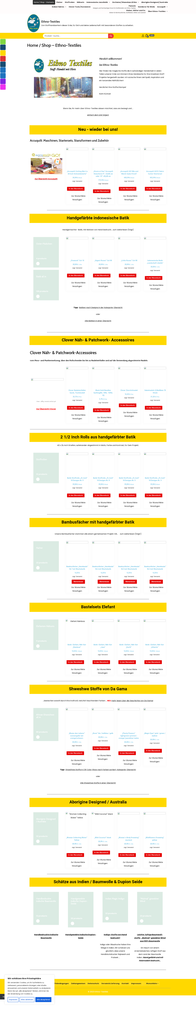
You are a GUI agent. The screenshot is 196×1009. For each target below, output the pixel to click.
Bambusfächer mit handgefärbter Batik (98, 522)
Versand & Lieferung (110, 983)
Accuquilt (161, 7)
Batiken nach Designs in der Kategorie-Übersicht (100, 307)
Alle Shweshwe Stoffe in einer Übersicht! (98, 783)
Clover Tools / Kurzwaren (80, 7)
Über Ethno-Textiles (156, 11)
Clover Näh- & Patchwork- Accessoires (98, 340)
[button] (77, 198)
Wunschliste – (152, 983)
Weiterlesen (78, 582)
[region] (29, 989)
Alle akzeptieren (43, 999)
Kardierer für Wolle (146, 7)
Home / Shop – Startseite (44, 2)
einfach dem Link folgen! (98, 115)
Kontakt (125, 983)
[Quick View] (79, 184)
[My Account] (143, 35)
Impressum (136, 983)
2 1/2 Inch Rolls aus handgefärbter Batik (98, 437)
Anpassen (13, 999)
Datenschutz (93, 983)
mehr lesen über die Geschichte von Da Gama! (132, 700)
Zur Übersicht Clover (46, 409)
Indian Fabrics (58, 7)
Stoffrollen (70, 2)
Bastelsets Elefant (98, 606)
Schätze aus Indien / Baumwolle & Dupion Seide (98, 881)
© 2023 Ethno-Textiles (98, 991)
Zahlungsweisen (78, 983)
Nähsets (80, 2)
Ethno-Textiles (50, 21)
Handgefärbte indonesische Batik (98, 217)
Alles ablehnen (27, 999)
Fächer (59, 2)
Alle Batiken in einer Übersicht (98, 321)
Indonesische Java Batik (97, 2)
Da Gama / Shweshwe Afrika (124, 2)
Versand (79, 181)
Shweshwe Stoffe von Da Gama (98, 688)
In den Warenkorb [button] (76, 189)
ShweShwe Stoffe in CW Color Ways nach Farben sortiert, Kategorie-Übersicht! (100, 769)
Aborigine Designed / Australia (154, 2)
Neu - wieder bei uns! (98, 129)
